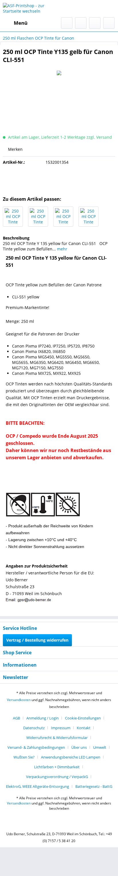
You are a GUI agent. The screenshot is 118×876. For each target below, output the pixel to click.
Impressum (60, 727)
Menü (20, 23)
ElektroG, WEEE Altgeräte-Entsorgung (37, 786)
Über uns (79, 747)
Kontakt (84, 727)
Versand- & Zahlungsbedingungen (36, 747)
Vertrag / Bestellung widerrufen (37, 640)
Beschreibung (16, 238)
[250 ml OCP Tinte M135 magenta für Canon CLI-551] (88, 217)
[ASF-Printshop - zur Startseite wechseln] (31, 8)
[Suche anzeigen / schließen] (66, 23)
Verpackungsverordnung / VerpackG (57, 776)
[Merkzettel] (80, 23)
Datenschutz (34, 727)
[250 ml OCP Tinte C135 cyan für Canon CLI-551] (63, 217)
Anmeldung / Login (42, 718)
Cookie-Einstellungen (83, 718)
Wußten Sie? (24, 757)
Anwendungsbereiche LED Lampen (70, 757)
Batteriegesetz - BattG (93, 786)
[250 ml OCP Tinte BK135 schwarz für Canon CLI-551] (38, 217)
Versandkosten (19, 699)
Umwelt (99, 747)
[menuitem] (15, 23)
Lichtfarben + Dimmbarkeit (57, 766)
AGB (16, 718)
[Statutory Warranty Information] (59, 179)
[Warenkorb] (109, 23)
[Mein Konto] (95, 23)
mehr (61, 249)
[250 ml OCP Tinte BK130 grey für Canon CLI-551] (13, 217)
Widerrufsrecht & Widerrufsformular (57, 737)
